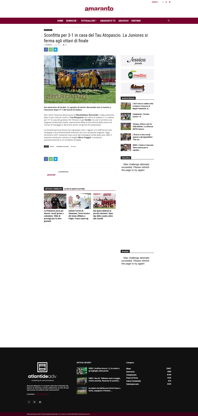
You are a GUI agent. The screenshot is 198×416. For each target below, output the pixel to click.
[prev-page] (45, 225)
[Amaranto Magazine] (99, 9)
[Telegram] (55, 49)
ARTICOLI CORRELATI (53, 189)
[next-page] (48, 225)
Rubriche (71, 20)
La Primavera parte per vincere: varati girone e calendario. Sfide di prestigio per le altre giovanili (54, 216)
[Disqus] (80, 260)
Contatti (155, 2)
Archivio (123, 20)
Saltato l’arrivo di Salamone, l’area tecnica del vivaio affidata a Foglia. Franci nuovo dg (79, 215)
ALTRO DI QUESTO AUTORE (74, 189)
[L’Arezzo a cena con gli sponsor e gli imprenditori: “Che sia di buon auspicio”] (126, 137)
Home (60, 20)
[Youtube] (169, 2)
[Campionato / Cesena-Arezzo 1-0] (126, 116)
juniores (52, 146)
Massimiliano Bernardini (62, 146)
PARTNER (136, 20)
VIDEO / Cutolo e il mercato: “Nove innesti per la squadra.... (143, 147)
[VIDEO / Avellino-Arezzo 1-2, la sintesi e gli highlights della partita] (82, 370)
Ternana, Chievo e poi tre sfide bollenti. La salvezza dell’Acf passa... (143, 126)
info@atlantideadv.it (42, 394)
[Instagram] (166, 2)
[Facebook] (162, 2)
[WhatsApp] (51, 49)
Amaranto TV (108, 20)
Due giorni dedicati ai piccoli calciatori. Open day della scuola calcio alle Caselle (103, 215)
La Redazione (48, 45)
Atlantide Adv (93, 414)
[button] (168, 21)
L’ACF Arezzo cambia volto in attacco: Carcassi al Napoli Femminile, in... (143, 106)
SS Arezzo (73, 146)
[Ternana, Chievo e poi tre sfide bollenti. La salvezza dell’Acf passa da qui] (126, 126)
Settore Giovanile (53, 27)
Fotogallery (88, 20)
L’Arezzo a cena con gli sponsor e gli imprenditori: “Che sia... (143, 137)
